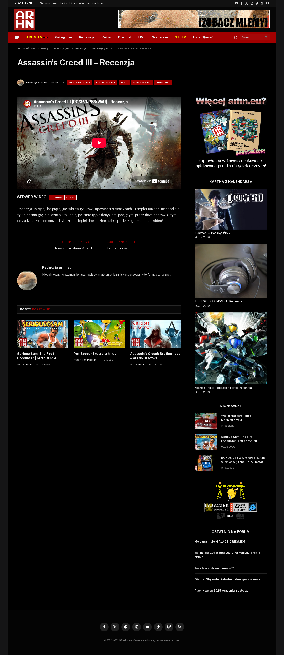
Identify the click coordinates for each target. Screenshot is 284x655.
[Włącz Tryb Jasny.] (235, 37)
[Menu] (17, 37)
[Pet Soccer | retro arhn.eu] (99, 334)
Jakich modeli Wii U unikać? (214, 568)
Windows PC (142, 82)
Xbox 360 (163, 82)
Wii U (124, 82)
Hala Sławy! (203, 37)
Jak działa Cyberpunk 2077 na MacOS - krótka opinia (227, 555)
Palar (29, 364)
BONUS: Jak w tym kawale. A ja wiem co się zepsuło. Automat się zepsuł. (243, 460)
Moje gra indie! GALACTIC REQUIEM (220, 541)
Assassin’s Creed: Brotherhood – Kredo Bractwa (155, 356)
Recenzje (87, 37)
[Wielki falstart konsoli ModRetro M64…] (206, 421)
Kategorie (63, 37)
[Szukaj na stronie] (266, 37)
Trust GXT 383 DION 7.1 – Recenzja (218, 301)
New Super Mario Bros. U (73, 248)
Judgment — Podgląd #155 (212, 233)
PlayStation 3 (79, 82)
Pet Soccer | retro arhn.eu (95, 354)
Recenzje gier (105, 82)
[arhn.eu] (27, 19)
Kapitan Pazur (117, 248)
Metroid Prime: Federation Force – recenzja (223, 387)
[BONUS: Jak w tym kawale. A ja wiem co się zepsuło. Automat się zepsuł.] (206, 463)
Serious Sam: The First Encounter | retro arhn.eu (72, 3)
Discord (124, 37)
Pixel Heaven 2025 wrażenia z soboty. (221, 590)
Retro (106, 37)
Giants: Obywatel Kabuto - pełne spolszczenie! (228, 579)
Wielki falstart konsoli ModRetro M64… (237, 418)
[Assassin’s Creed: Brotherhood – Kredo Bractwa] (155, 334)
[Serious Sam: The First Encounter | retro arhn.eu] (42, 334)
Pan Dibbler (89, 359)
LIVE (142, 37)
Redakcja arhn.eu (36, 82)
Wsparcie (160, 37)
